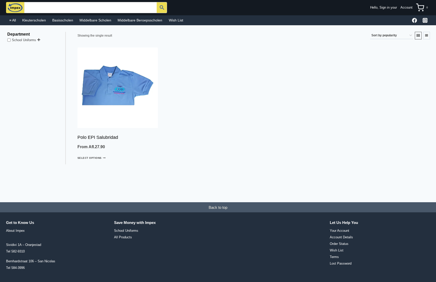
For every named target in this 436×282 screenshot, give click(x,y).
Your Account (339, 231)
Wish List (176, 20)
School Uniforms (24, 40)
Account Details (341, 237)
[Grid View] (418, 35)
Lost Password (340, 263)
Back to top (218, 207)
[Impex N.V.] (15, 7)
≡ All (12, 20)
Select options (89, 158)
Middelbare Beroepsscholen (140, 20)
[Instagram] (425, 20)
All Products (123, 237)
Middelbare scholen (95, 20)
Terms (334, 257)
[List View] (426, 35)
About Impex (15, 231)
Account (406, 7)
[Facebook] (415, 20)
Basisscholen (62, 20)
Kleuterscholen (34, 20)
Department (18, 34)
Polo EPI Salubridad (97, 137)
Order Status (339, 244)
